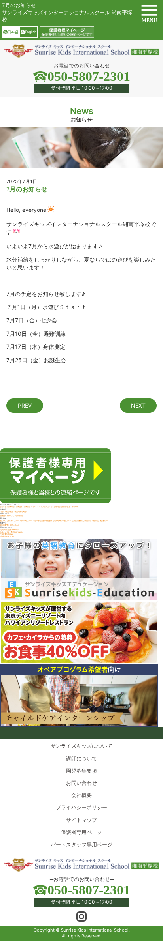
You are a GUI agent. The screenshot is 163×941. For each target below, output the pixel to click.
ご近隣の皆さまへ (65, 507)
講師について (81, 758)
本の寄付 (75, 507)
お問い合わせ (14, 525)
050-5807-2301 (88, 76)
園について (4, 521)
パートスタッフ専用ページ (81, 844)
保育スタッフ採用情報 (15, 516)
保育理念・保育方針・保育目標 (19, 507)
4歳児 (20, 512)
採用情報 (7, 536)
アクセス (44, 507)
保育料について (13, 521)
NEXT (138, 405)
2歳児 (11, 512)
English (28, 32)
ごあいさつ (4, 507)
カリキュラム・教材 (11, 532)
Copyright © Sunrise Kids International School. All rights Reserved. (82, 933)
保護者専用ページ (81, 832)
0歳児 (2, 512)
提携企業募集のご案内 (80, 521)
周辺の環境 (37, 521)
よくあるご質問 (53, 507)
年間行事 (6, 534)
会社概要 (81, 795)
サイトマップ (81, 820)
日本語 (11, 32)
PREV (25, 405)
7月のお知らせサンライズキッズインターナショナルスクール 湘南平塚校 (67, 12)
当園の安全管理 (46, 521)
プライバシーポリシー (81, 807)
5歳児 (25, 512)
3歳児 (15, 512)
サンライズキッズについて (81, 746)
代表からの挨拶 (9, 530)
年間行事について (26, 521)
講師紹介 (3, 516)
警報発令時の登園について (62, 521)
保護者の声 (104, 521)
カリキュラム (35, 507)
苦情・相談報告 (94, 521)
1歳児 (7, 512)
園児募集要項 (4, 525)
